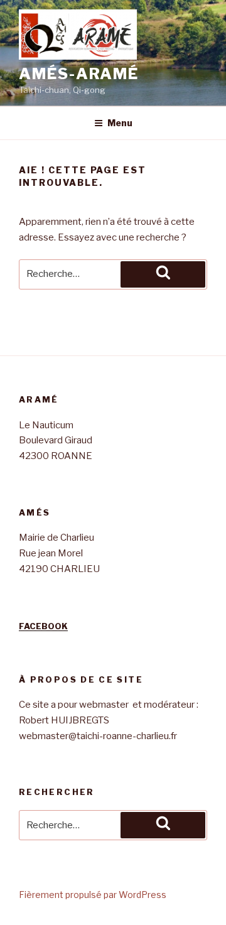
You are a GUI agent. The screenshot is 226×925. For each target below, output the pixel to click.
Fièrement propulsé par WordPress (92, 894)
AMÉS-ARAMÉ (79, 74)
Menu (119, 122)
